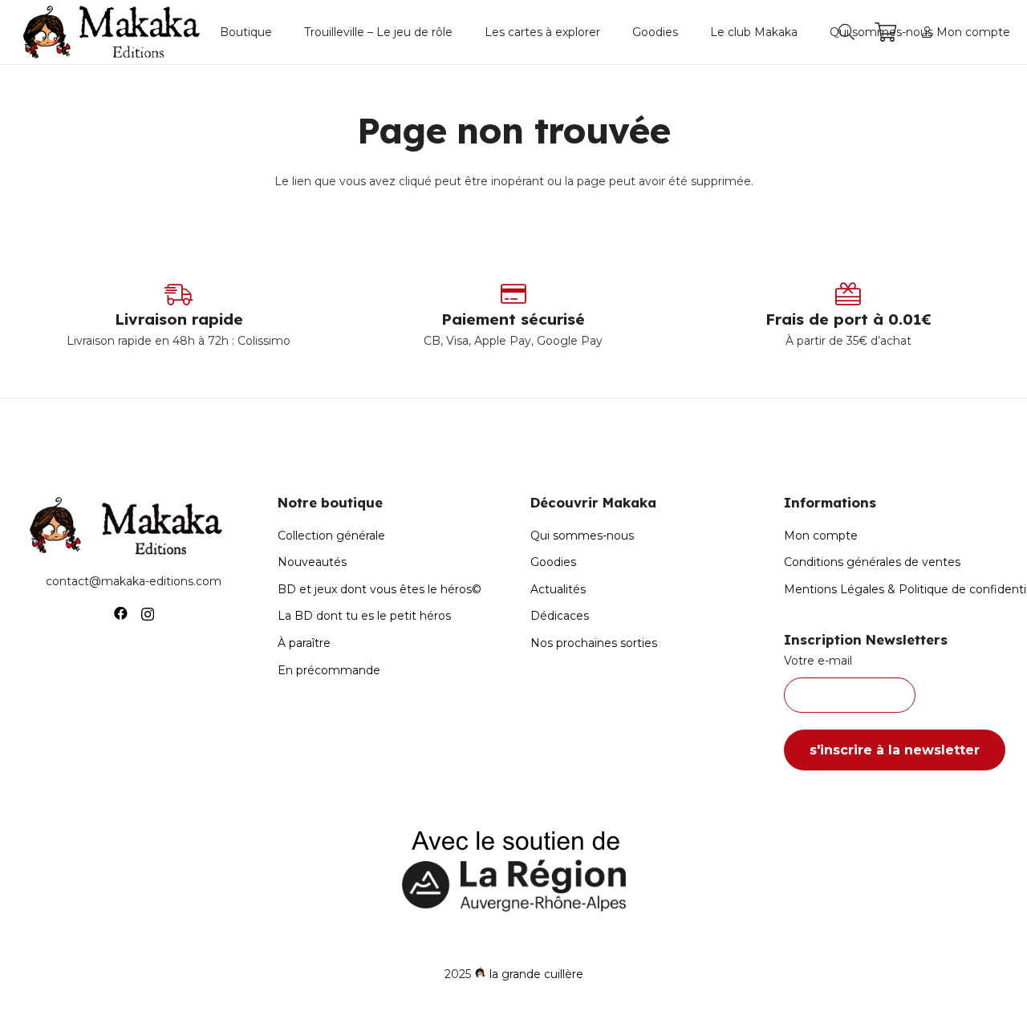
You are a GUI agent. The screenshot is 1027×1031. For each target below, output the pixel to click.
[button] (279, 32)
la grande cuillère (536, 974)
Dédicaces (559, 615)
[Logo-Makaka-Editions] (115, 32)
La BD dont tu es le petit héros (364, 615)
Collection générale (331, 535)
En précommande (329, 670)
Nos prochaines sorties (593, 643)
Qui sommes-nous (582, 535)
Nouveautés (312, 562)
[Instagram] (147, 614)
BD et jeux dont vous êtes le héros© (379, 589)
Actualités (558, 589)
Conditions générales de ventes (872, 562)
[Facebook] (121, 614)
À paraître (304, 643)
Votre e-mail (818, 660)
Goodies (553, 562)
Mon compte (821, 535)
